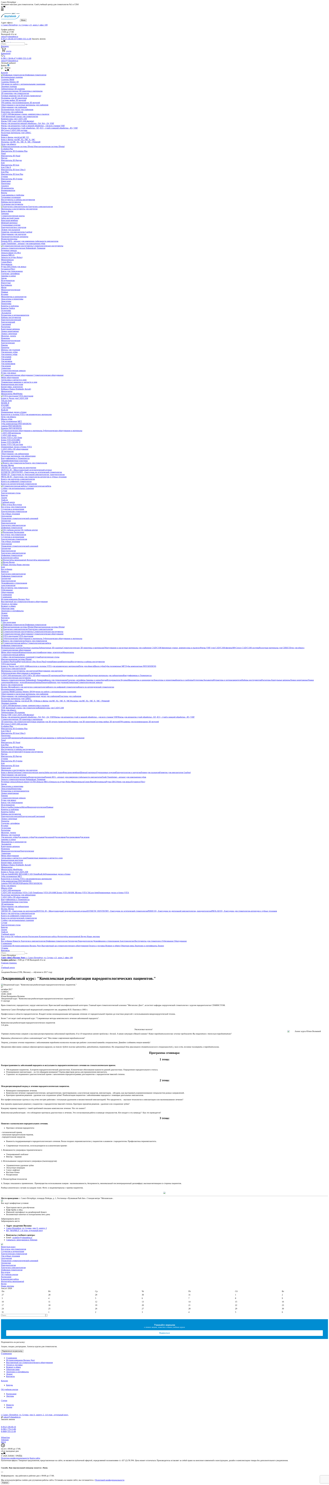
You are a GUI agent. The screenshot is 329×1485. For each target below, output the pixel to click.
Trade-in (4, 500)
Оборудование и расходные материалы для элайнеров (24, 105)
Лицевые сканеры (9, 86)
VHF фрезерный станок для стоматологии (19, 116)
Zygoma (4, 176)
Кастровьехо (6, 285)
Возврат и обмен (8, 606)
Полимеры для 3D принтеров (14, 98)
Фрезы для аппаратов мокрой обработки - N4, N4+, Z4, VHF (27, 123)
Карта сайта (35, 1458)
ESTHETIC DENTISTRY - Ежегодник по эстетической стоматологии (31, 472)
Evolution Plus (7, 149)
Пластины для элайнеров (12, 112)
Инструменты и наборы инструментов (18, 200)
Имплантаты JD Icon (10, 165)
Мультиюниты (7, 188)
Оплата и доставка (9, 604)
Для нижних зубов (9, 354)
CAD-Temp (6, 407)
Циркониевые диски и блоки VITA (16, 447)
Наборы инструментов (11, 202)
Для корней (6, 359)
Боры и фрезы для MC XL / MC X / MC (18, 139)
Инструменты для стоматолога (14, 588)
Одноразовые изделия (10, 225)
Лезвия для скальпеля (10, 230)
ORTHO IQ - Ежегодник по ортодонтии (18, 467)
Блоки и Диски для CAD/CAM (14, 398)
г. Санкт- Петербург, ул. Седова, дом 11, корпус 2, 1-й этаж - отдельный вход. (34, 1415)
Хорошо (5, 1483)
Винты (4, 193)
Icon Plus (5, 172)
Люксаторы (6, 301)
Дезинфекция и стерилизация (14, 583)
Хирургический (8, 322)
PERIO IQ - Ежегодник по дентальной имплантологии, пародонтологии (33, 474)
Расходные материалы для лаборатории (18, 456)
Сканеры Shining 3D (10, 82)
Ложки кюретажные (10, 331)
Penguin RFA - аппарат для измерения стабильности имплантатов (29, 241)
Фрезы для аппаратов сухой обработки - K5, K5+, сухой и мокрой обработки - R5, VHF (39, 128)
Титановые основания (11, 197)
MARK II (5, 403)
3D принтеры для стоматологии (15, 93)
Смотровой (6, 324)
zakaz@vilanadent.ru (9, 36)
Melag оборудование (10, 377)
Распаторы (5, 327)
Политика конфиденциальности (15, 1458)
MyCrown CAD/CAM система (14, 130)
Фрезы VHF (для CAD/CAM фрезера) (17, 121)
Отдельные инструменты (12, 204)
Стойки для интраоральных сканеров (17, 488)
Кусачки (4, 294)
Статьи (4, 1400)
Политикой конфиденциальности (109, 1480)
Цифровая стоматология (35, 75)
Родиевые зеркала (9, 250)
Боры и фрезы (7, 211)
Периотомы (6, 303)
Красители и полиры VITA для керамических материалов (26, 414)
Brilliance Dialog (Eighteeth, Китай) (16, 389)
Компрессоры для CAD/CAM (14, 119)
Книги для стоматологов (36, 463)
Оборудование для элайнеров (14, 107)
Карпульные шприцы (10, 329)
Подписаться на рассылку (12, 1351)
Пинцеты (5, 347)
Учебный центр (8, 502)
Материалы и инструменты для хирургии (19, 209)
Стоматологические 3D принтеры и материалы (22, 91)
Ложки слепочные (9, 333)
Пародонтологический (11, 320)
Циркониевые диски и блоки (13, 412)
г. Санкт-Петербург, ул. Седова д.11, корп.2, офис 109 (24, 25)
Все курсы (17, 504)
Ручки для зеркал (8, 373)
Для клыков (6, 357)
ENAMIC (5, 405)
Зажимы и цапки (8, 276)
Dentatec (4, 135)
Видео (12, 562)
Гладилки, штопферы (10, 273)
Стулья (4, 491)
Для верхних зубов (9, 352)
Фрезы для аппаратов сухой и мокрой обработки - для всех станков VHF (33, 126)
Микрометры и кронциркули (13, 297)
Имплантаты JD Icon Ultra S (13, 169)
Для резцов (6, 366)
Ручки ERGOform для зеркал (13, 267)
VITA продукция (25, 396)
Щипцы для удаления (10, 350)
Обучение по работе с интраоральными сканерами (23, 84)
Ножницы (5, 338)
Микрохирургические (10, 290)
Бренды (4, 495)
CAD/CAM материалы (11, 433)
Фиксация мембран (9, 220)
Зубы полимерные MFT (11, 421)
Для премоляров (8, 364)
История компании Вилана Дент (15, 599)
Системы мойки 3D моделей (13, 100)
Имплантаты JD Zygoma (11, 179)
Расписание (18, 532)
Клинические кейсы (10, 558)
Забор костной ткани (10, 218)
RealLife (4, 410)
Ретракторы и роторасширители (15, 315)
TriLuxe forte (6, 400)
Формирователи (8, 190)
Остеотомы (6, 310)
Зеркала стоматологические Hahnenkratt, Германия (23, 248)
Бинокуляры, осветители (12, 387)
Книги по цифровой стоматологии (16, 481)
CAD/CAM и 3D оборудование (14, 449)
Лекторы (10, 1396)
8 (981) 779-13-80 (8, 1429)
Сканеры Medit (7, 79)
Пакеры (4, 345)
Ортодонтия (6, 516)
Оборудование (7, 592)
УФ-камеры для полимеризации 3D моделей (20, 103)
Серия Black (6, 262)
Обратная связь (7, 608)
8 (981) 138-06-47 (8, 58)
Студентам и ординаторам (12, 509)
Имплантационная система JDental (49, 146)
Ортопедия (6, 521)
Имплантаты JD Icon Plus (12, 174)
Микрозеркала (7, 260)
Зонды (4, 278)
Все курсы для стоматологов (13, 507)
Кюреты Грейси (8, 308)
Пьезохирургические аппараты (14, 236)
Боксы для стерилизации (12, 271)
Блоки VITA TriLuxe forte (12, 444)
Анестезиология (8, 585)
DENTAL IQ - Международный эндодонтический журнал (26, 470)
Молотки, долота (8, 336)
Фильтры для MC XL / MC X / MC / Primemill (20, 142)
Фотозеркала (6, 264)
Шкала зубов (6, 419)
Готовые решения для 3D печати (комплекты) (21, 96)
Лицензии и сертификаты (12, 611)
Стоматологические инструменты (48, 246)
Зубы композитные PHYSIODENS (16, 424)
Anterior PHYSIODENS (11, 426)
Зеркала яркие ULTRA (11, 253)
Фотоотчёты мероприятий (38, 560)
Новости (5, 571)
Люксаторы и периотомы (12, 299)
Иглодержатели (8, 280)
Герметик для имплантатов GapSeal (16, 232)
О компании (6, 595)
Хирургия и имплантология (40, 206)
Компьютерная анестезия (12, 384)
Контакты (5, 618)
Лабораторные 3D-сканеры (13, 89)
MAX (3, 1442)
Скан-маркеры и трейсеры (12, 195)
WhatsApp (5, 1437)
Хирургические (8, 343)
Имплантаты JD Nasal (10, 156)
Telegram (5, 1440)
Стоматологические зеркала (13, 370)
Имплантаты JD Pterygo (11, 160)
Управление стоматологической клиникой (19, 518)
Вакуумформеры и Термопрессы (15, 458)
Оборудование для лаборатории (15, 454)
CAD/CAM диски (9, 435)
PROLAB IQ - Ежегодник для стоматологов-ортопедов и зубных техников (34, 477)
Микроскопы (6, 391)
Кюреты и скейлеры (10, 306)
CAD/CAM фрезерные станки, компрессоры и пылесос (25, 114)
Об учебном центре (29, 530)
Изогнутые (6, 283)
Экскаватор (6, 313)
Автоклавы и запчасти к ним (13, 380)
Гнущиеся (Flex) (8, 269)
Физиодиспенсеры (9, 239)
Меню (23, 20)
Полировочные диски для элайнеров (17, 109)
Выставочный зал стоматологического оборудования (24, 601)
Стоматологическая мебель (39, 486)
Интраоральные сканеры (12, 77)
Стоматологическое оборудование (48, 375)
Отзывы (4, 615)
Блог (3, 567)
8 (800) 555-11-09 (23, 39)
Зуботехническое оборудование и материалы (62, 431)
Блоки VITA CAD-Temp (11, 437)
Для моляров (6, 361)
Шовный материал (9, 223)
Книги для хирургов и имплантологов (18, 479)
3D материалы (7, 451)
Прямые (4, 292)
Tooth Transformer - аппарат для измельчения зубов (23, 243)
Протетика (5, 183)
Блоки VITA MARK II (10, 442)
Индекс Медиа (7, 465)
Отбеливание (7, 590)
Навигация (6, 181)
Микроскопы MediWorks (11, 394)
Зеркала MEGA (8, 255)
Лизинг (4, 613)
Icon (3, 163)
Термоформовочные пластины (14, 461)
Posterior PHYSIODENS (11, 428)
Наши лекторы (23, 564)
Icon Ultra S (6, 167)
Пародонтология (8, 523)
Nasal (3, 153)
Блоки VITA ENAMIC (10, 440)
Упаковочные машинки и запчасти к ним (19, 382)
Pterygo (4, 158)
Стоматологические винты (13, 216)
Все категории (9, 622)
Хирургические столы (11, 493)
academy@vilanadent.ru (22, 1237)
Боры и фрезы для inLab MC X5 (15, 137)
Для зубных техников (10, 514)
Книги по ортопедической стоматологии (19, 484)
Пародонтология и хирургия (13, 227)
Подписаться (164, 1333)
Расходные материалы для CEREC (16, 133)
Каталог (4, 72)
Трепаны (5, 213)
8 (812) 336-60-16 (8, 39)
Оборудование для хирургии (13, 234)
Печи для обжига (8, 144)
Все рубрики (6, 569)
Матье (3, 287)
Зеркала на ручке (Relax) (11, 257)
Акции (4, 497)
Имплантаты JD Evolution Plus (14, 151)
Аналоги (5, 186)
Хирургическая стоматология (14, 511)
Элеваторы (6, 368)
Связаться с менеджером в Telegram (21, 1240)
